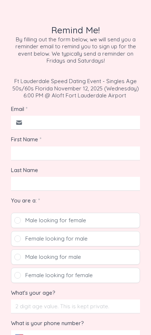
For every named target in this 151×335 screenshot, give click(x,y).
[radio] (75, 220)
